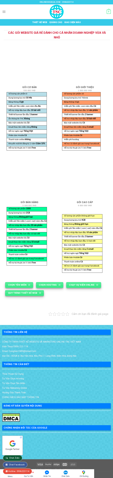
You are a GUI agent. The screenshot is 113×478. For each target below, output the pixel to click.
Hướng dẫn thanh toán (14, 392)
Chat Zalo (14, 458)
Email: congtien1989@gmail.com (19, 351)
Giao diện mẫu (72, 22)
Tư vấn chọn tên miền (13, 383)
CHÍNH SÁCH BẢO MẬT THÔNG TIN (20, 397)
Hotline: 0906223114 (18, 471)
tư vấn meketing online (14, 388)
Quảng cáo (55, 22)
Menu (10, 476)
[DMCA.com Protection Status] (11, 417)
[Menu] (4, 11)
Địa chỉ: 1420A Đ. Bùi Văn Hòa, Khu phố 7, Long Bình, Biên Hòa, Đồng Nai (39, 355)
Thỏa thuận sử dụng (13, 374)
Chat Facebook (17, 464)
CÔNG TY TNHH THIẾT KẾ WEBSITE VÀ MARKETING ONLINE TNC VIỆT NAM (41, 341)
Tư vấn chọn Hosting (13, 378)
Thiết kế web (39, 22)
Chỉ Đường (84, 476)
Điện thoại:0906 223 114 (15, 346)
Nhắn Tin (47, 476)
